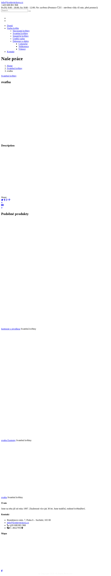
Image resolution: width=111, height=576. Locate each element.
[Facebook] (4, 200)
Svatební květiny (20, 33)
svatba (4, 497)
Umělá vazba (19, 38)
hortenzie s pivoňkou (10, 329)
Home (10, 66)
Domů (10, 25)
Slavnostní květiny (21, 31)
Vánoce (22, 49)
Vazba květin (13, 28)
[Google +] (7, 200)
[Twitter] (2, 200)
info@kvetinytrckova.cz (12, 2)
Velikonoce (23, 46)
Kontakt (10, 51)
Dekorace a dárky (21, 41)
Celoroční (22, 44)
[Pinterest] (9, 200)
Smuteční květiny (21, 36)
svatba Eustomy (8, 440)
